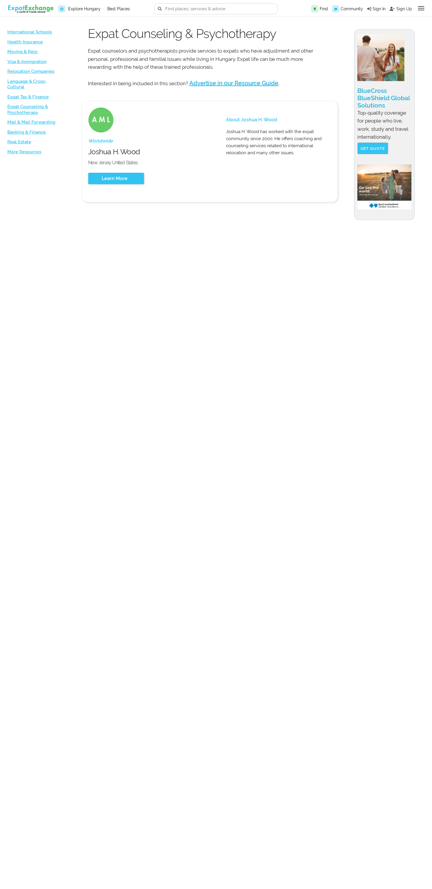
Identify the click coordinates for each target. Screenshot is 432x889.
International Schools (29, 32)
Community (352, 8)
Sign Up (404, 8)
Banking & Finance (26, 132)
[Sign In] (369, 9)
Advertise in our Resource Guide (233, 83)
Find (324, 8)
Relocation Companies (30, 71)
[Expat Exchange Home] (30, 9)
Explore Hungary (84, 8)
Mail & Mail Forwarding (31, 122)
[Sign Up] (392, 9)
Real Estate (19, 142)
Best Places (118, 8)
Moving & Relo (22, 51)
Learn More (115, 178)
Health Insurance (25, 42)
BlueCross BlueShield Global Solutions (383, 98)
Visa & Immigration (27, 61)
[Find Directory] (314, 8)
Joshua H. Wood (114, 151)
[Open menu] (421, 8)
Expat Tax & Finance (28, 97)
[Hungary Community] (335, 8)
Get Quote (373, 148)
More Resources (24, 152)
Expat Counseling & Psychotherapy (27, 109)
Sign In (379, 8)
